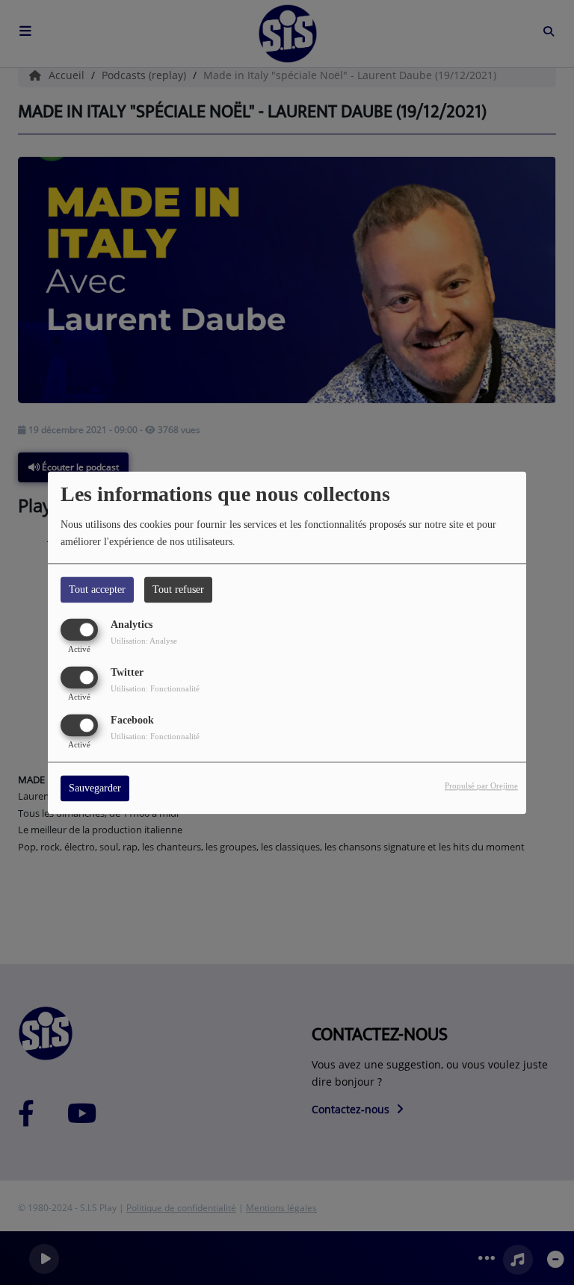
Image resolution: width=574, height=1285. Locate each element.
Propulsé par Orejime (481, 785)
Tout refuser (178, 589)
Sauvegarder (95, 788)
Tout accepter (97, 589)
